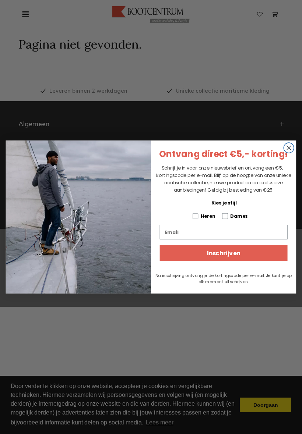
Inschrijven (223, 253)
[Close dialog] (289, 148)
